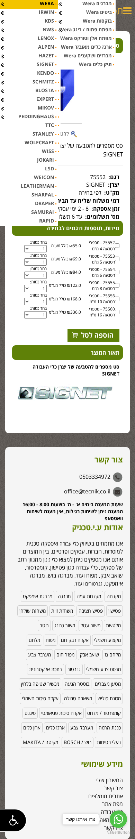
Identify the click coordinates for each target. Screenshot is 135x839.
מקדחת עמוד (88, 596)
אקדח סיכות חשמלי (40, 698)
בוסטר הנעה (77, 683)
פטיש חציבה (91, 610)
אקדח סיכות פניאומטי (61, 713)
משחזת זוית (62, 610)
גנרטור (74, 669)
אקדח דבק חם (75, 640)
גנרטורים (93, 583)
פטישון (114, 610)
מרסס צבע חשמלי (103, 669)
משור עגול (90, 625)
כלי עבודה (69, 543)
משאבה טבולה (78, 698)
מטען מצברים (108, 683)
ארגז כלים (55, 727)
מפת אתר (112, 804)
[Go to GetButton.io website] (118, 832)
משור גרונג (64, 625)
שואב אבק (89, 654)
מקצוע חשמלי (107, 640)
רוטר (44, 625)
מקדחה (114, 596)
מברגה (64, 596)
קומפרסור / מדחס (104, 713)
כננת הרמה (110, 727)
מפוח (50, 640)
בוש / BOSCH (77, 742)
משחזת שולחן (32, 610)
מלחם (34, 640)
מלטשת (113, 625)
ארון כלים (31, 727)
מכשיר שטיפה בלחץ (40, 683)
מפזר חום (65, 654)
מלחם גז (113, 654)
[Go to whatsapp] (118, 819)
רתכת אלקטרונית (45, 669)
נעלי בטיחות (109, 742)
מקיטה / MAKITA (40, 742)
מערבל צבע (39, 654)
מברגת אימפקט (37, 596)
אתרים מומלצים (105, 796)
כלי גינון (49, 559)
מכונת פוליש (109, 698)
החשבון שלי (109, 780)
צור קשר (113, 788)
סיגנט (30, 713)
